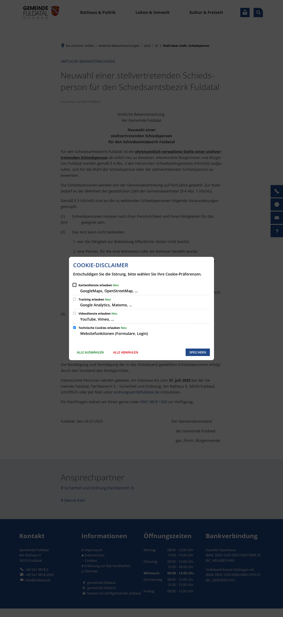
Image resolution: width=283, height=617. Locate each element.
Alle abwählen (125, 352)
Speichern (197, 352)
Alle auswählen (90, 352)
